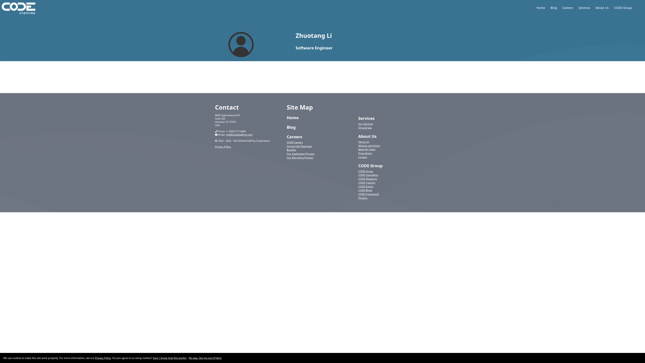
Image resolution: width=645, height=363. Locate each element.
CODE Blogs (365, 190)
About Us (602, 8)
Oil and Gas (365, 127)
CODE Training (366, 182)
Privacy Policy (223, 146)
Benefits (291, 150)
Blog (553, 8)
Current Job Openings (299, 146)
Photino (362, 198)
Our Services (365, 124)
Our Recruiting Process (300, 157)
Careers (567, 8)
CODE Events (365, 186)
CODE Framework (368, 194)
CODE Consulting (368, 175)
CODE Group (623, 8)
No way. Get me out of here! (205, 358)
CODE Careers (295, 142)
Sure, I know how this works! (170, 358)
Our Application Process (301, 153)
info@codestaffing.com (239, 134)
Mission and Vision (369, 145)
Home (540, 8)
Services (584, 8)
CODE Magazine (367, 178)
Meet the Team (366, 149)
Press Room (365, 153)
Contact (362, 157)
